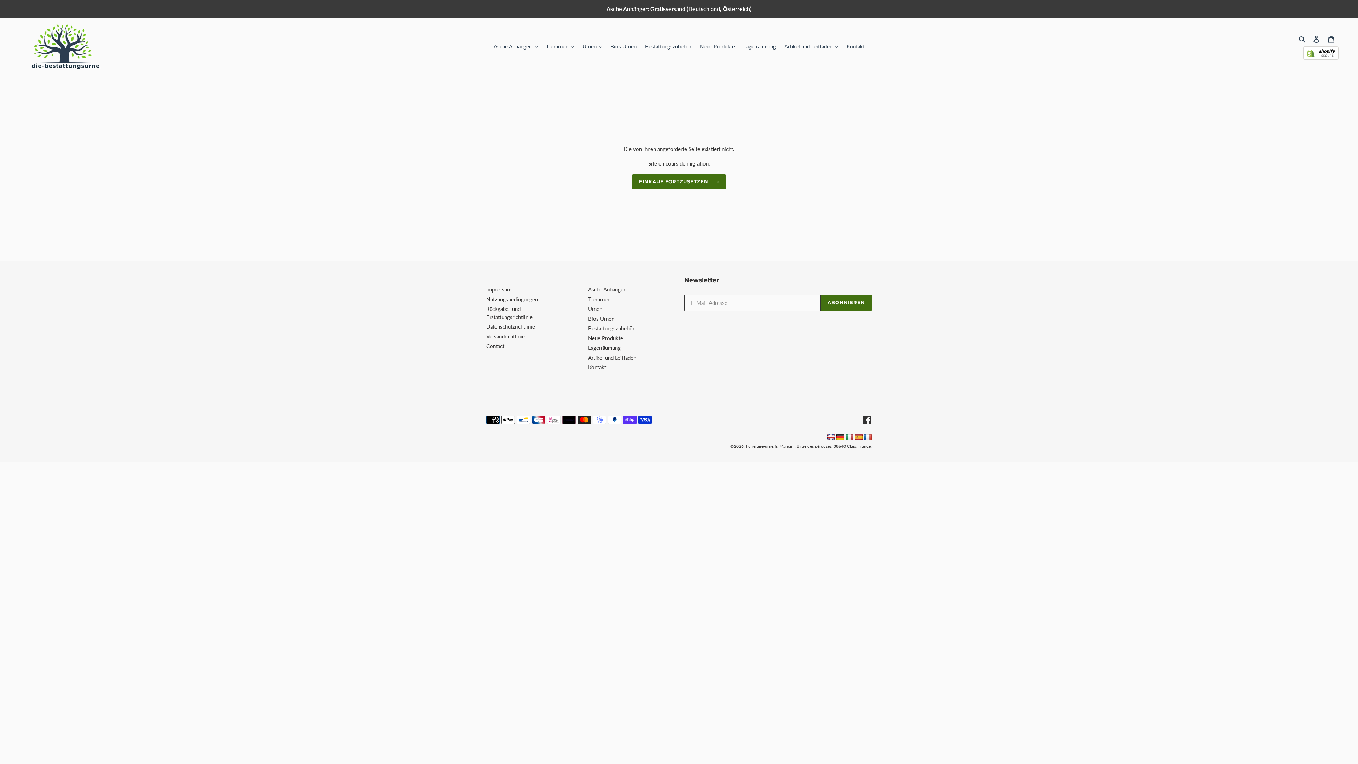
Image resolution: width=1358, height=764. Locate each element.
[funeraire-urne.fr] (868, 438)
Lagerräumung (604, 348)
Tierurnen (599, 299)
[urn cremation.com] (831, 438)
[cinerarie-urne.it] (849, 438)
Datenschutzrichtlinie (510, 326)
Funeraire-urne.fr (761, 446)
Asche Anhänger (606, 289)
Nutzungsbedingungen (512, 299)
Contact (495, 346)
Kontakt (597, 367)
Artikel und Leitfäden (612, 357)
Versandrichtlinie (505, 336)
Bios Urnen (601, 319)
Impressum (498, 289)
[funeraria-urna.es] (859, 438)
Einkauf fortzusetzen (674, 181)
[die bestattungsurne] (840, 438)
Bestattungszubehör (611, 328)
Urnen (595, 309)
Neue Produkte (605, 338)
